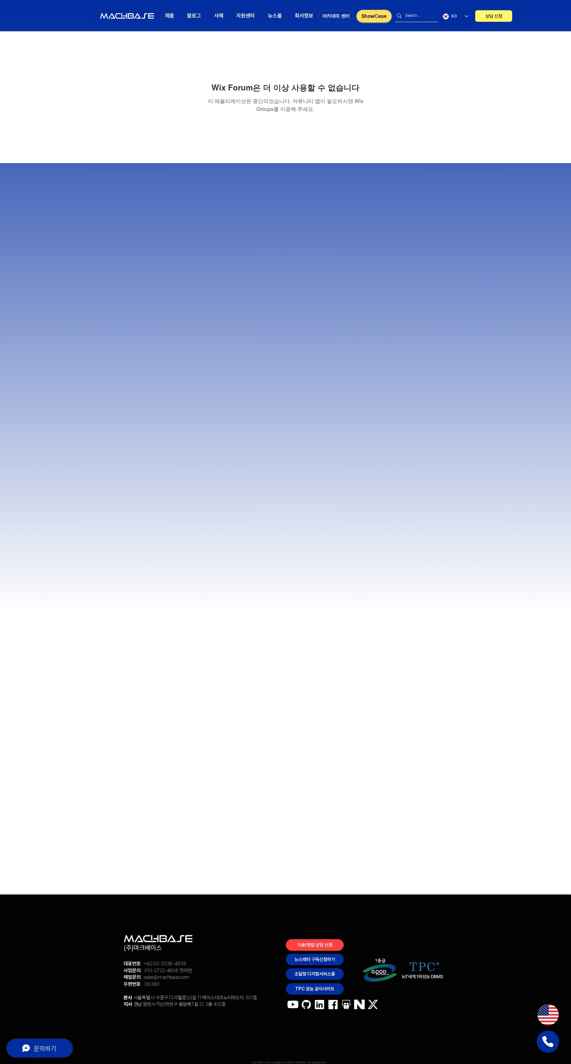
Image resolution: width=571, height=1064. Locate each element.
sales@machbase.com (166, 977)
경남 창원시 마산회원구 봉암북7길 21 (168, 1004)
